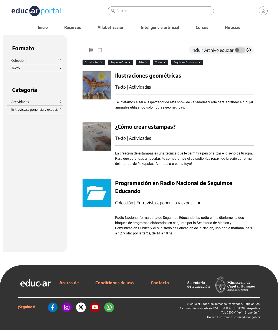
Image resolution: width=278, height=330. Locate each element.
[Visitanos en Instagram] (67, 306)
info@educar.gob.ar (247, 317)
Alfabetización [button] (111, 27)
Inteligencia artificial (160, 27)
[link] (263, 11)
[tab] (91, 50)
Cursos (202, 27)
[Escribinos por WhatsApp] (109, 306)
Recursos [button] (72, 27)
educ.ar (195, 304)
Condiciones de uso (114, 282)
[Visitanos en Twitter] (81, 306)
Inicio (43, 27)
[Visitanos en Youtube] (95, 306)
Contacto (160, 282)
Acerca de (69, 282)
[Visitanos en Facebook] (53, 306)
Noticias (232, 27)
